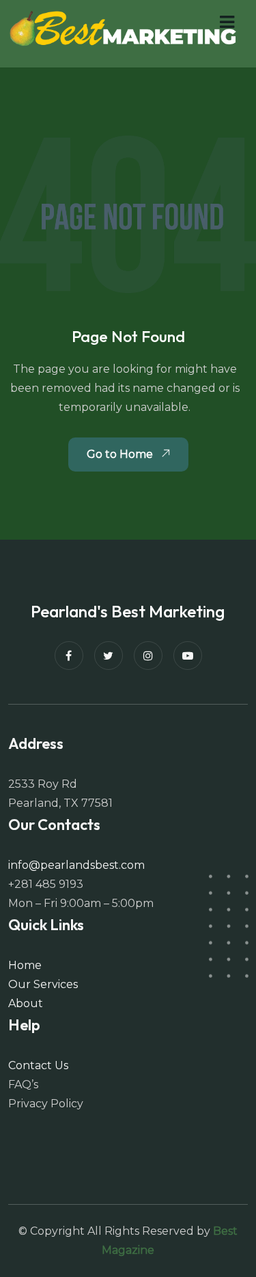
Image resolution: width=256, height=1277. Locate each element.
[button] (227, 22)
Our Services (43, 984)
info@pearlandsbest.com (76, 865)
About (25, 1003)
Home (25, 965)
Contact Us (38, 1065)
